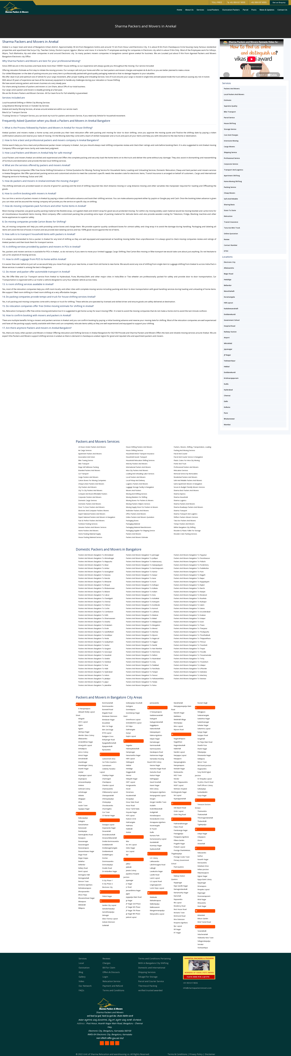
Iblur (127, 841)
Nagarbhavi (178, 742)
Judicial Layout (131, 917)
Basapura (81, 838)
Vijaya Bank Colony (204, 879)
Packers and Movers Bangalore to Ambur (93, 568)
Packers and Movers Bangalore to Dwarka (94, 622)
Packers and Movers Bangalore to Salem (189, 605)
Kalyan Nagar (155, 739)
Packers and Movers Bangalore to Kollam (141, 592)
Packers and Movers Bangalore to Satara (189, 608)
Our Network (85, 985)
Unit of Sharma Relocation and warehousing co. (106, 1054)
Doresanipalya (107, 865)
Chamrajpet (106, 779)
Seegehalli (201, 739)
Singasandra (201, 769)
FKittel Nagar (107, 896)
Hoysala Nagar (131, 812)
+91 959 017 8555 (190, 983)
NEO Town (178, 775)
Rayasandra (178, 899)
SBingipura (201, 712)
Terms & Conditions (177, 1054)
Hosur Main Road (132, 802)
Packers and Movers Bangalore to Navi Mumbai (144, 648)
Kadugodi (153, 718)
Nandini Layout (179, 752)
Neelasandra (178, 772)
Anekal (80, 772)
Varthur (200, 856)
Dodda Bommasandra (110, 841)
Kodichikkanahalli (156, 809)
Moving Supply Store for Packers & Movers (142, 507)
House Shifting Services (134, 450)
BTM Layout (106, 733)
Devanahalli (106, 831)
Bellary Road (83, 868)
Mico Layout (178, 726)
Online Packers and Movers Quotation (140, 517)
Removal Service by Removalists (186, 474)
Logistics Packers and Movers (137, 484)
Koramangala (229, 297)
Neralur (176, 779)
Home (179, 10)
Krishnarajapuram (231, 378)
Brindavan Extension (109, 716)
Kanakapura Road (156, 752)
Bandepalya (82, 831)
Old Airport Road (180, 808)
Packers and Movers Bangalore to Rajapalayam (191, 582)
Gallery (82, 976)
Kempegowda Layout (158, 795)
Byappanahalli (107, 746)
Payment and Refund (113, 985)
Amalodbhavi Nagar (85, 742)
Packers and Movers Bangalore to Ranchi (189, 588)
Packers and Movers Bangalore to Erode (93, 628)
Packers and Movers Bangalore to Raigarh (189, 575)
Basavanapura (83, 848)
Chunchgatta (107, 809)
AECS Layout (83, 722)
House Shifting (230, 123)
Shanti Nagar (202, 749)
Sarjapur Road (202, 735)
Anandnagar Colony (85, 765)
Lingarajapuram (155, 885)
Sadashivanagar (203, 722)
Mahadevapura (155, 900)
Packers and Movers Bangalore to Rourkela (190, 598)
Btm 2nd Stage (107, 730)
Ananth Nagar (83, 769)
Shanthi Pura (202, 745)
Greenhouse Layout (133, 719)
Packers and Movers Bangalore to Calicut (93, 595)
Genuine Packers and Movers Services (92, 527)
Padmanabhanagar (181, 823)
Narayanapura (179, 765)
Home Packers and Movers (88, 530)
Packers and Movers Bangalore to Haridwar (94, 662)
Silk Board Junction (204, 765)
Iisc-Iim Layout (131, 845)
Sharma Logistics (180, 500)
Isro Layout (130, 851)
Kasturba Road (155, 772)
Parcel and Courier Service (151, 981)
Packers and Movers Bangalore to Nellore (141, 655)
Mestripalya (178, 723)
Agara (80, 725)
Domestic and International (151, 967)
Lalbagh (153, 868)
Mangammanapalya (157, 910)
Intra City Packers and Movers (137, 470)
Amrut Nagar (83, 755)
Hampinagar (130, 752)
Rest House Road (180, 909)
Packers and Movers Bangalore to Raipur (189, 578)
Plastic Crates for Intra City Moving (187, 460)
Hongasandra (131, 785)
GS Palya (129, 726)
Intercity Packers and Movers (136, 464)
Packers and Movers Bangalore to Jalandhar (94, 685)
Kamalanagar (155, 742)
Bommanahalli (107, 703)
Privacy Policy (196, 1054)
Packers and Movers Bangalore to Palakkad (142, 665)
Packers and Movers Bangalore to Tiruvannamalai (192, 655)
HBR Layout (130, 759)
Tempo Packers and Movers (184, 524)
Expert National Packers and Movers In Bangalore (96, 517)
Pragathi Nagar (179, 844)
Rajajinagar (178, 883)
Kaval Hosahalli (155, 782)
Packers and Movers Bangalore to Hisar (93, 665)
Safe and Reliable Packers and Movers (188, 480)
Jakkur (128, 864)
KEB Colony (154, 789)
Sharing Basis (229, 204)
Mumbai (227, 424)
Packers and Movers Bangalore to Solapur (189, 618)
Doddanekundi (230, 314)
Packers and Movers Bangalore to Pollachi (190, 561)
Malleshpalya (154, 904)
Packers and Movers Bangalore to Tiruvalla (190, 652)
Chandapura (106, 782)
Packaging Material (133, 524)
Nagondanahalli (179, 745)
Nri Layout (177, 795)
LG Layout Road (156, 881)
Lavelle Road (154, 875)
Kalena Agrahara (156, 735)
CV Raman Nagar (108, 815)
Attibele (81, 795)
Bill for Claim (109, 967)
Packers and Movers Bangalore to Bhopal (94, 585)
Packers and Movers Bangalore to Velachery (190, 675)
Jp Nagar (129, 900)
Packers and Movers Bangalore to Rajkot (189, 585)
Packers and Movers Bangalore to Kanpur (141, 575)
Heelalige (227, 279)
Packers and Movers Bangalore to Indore (93, 675)
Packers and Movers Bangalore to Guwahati (94, 655)
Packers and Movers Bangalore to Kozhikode (143, 605)
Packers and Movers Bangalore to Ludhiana (142, 612)
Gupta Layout (131, 736)
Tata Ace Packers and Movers (185, 520)
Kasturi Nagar (155, 775)
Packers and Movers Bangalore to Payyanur (190, 555)
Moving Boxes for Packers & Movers (139, 500)
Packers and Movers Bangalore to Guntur (93, 645)
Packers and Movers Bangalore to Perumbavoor (192, 558)
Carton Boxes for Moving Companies (92, 480)
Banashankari (83, 825)
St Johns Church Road (205, 782)
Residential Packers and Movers (185, 477)
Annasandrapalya (84, 782)
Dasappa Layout (108, 825)
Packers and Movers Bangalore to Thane (189, 625)
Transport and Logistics (233, 170)
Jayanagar (228, 349)
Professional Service (232, 158)
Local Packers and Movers (234, 94)
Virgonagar (201, 893)
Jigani (128, 894)
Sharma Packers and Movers (184, 504)
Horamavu (130, 792)
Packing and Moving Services (184, 450)
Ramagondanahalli (180, 889)
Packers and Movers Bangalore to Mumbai (142, 632)
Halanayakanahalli (132, 749)
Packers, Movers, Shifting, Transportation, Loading (192, 447)
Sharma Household (181, 497)
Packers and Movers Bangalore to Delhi (93, 615)
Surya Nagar (202, 795)
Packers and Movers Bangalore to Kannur (141, 572)
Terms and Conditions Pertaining (154, 958)
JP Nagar (227, 355)
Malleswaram (155, 907)
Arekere (81, 785)
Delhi (226, 401)
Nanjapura (177, 759)
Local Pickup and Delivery (135, 480)
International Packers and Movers (138, 467)
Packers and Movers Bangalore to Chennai (94, 602)
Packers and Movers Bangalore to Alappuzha (95, 561)
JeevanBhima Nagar (133, 890)
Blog (81, 972)
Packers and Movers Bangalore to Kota (141, 595)
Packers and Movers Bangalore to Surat (189, 622)
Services (200, 10)
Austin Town (83, 805)
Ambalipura (82, 749)
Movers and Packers (133, 490)
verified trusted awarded (150, 990)
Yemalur (200, 944)
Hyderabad (228, 390)
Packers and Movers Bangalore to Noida (93, 638)
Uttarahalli (201, 844)
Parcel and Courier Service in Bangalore (188, 457)
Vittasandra (201, 903)
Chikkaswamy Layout (110, 792)
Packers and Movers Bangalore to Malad (141, 618)
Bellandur (228, 285)
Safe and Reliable (231, 199)
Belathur (81, 861)
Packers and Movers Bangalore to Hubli (93, 668)
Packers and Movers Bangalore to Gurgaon (94, 648)
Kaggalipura (154, 725)
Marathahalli (229, 291)
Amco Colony (83, 752)
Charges (106, 963)
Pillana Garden (179, 840)
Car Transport (83, 474)
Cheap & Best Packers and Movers (91, 484)
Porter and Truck (180, 464)
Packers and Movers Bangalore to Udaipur (190, 665)
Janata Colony (131, 870)
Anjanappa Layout (85, 775)
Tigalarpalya (201, 824)
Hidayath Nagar (131, 779)
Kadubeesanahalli (231, 308)
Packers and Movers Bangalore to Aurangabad (95, 572)
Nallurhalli (177, 749)
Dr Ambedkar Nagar (109, 871)
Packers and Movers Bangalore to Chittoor (94, 605)
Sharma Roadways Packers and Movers (188, 507)
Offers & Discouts (111, 972)
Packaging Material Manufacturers (138, 527)
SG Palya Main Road (204, 742)
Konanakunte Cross (157, 819)
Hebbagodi (130, 762)
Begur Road (228, 274)
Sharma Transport (180, 510)
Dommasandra (107, 861)
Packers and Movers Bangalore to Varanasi (190, 678)
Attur (80, 802)
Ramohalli (177, 896)
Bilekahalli (82, 905)
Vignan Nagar (202, 876)
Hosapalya (130, 799)
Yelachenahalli (202, 934)
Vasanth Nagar (202, 859)
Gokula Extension (108, 922)
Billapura (81, 908)
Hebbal (227, 366)
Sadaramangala (203, 715)
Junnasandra (154, 703)
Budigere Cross (107, 736)
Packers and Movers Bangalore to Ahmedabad (95, 555)
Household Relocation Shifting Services (140, 460)
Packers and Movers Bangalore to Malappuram (143, 622)
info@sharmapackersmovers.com (197, 988)
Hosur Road (130, 805)
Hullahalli (129, 829)
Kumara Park (154, 835)
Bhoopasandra (83, 891)
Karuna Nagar (155, 765)
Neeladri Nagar (179, 769)
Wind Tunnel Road (204, 922)
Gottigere (129, 706)
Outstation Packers (231, 10)
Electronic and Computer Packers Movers (93, 510)
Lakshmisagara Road (157, 865)
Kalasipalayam (155, 732)
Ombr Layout (178, 811)
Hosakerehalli (131, 795)
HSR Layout (228, 303)
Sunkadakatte (202, 792)
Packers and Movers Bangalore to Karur (141, 578)
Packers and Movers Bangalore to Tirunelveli (190, 645)
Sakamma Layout (203, 729)
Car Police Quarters (109, 762)
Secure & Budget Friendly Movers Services (189, 487)
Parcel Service (229, 117)
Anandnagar (82, 762)
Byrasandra (106, 750)
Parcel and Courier (180, 454)
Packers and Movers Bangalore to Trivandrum (191, 662)
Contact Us (282, 10)
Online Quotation (231, 233)
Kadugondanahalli (156, 722)
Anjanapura (82, 779)
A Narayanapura (84, 708)
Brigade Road (107, 713)
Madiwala (153, 897)
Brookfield (106, 723)
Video (81, 981)
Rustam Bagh (202, 703)
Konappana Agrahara (157, 822)
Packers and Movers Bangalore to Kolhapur (142, 585)
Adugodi (81, 718)
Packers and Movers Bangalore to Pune (189, 572)
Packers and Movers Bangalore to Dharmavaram (96, 618)
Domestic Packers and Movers (89, 504)
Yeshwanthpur (229, 361)
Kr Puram (153, 829)
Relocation (228, 216)
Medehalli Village (180, 719)
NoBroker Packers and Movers (137, 510)
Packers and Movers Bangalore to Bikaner (94, 592)
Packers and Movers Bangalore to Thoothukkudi (192, 635)
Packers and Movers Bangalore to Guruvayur (95, 652)
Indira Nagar (130, 848)
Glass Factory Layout (110, 919)
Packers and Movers (232, 88)
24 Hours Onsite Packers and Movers (92, 447)
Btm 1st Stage (107, 726)
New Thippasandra (181, 782)
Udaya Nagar (202, 833)
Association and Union (86, 457)
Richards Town (179, 913)
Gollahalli (105, 925)
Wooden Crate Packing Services (185, 534)
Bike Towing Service (85, 460)
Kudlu (226, 384)
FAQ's (81, 990)
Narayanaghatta (180, 762)
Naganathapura (179, 739)
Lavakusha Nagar (156, 871)
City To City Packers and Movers (90, 490)
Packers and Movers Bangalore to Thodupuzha (191, 632)
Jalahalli (128, 867)
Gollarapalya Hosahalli (134, 703)
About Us (189, 10)
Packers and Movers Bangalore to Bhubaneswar (96, 588)
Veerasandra (202, 863)
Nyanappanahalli (180, 799)
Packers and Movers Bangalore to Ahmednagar (96, 558)
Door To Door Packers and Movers (91, 507)
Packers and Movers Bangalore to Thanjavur (190, 628)
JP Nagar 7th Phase (133, 910)
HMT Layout (130, 782)
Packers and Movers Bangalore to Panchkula (143, 668)
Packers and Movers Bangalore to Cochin (93, 608)
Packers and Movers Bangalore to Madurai (142, 615)
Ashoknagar (82, 792)
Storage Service (230, 129)
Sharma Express (180, 494)
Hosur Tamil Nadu (132, 809)
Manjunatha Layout (157, 914)
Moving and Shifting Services (136, 494)
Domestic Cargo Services (87, 500)
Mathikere (177, 716)
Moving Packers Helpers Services (138, 504)
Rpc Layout (178, 926)
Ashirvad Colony (84, 789)
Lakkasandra (154, 861)
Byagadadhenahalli (109, 743)
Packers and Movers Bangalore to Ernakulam (95, 625)
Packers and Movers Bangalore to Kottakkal (142, 598)
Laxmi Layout (155, 878)
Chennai (227, 395)
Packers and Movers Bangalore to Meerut (141, 628)
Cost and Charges (231, 135)
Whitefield (228, 343)
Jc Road (129, 887)
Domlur (105, 858)
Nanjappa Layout (180, 755)
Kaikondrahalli (155, 729)
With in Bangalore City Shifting (153, 963)
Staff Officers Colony (205, 785)
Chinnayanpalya (108, 799)
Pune (226, 413)
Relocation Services (181, 470)
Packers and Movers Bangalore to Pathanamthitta (145, 678)
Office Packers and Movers (136, 514)
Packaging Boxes (132, 520)
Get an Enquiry (279, 2)
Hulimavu (129, 825)
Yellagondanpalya (203, 941)
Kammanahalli (155, 745)
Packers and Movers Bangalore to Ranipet (189, 592)
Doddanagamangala (109, 848)
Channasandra (107, 789)
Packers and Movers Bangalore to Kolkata (142, 588)
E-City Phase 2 (107, 884)
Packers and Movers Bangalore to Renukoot (190, 595)
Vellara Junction (203, 869)
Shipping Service (230, 152)
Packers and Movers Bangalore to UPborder (190, 668)
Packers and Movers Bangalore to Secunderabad (192, 612)
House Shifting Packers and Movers (139, 447)
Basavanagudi (83, 845)
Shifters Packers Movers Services (186, 517)
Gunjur (128, 733)
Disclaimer (210, 1054)
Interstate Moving (231, 141)
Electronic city (229, 262)
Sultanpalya (201, 789)
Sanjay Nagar (202, 732)
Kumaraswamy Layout (158, 839)
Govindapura (130, 709)
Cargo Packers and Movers (88, 477)
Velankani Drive (203, 866)
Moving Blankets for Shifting (136, 497)
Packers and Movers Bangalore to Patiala (141, 682)
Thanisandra (202, 811)
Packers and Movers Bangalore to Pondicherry (191, 565)
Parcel (245, 10)
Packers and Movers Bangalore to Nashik (141, 645)
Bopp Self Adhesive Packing (88, 467)
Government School (232, 320)
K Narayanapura (156, 712)
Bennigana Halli (84, 875)
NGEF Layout (178, 785)
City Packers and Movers (87, 487)
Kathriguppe (154, 779)
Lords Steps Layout (157, 888)
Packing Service (230, 187)
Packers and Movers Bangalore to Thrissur (190, 642)
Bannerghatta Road (85, 835)
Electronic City (107, 887)
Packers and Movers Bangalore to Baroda (94, 578)
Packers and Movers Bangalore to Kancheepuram (144, 568)
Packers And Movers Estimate (137, 537)
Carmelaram (106, 765)
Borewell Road (107, 709)
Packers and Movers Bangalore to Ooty (141, 662)
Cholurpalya (106, 802)
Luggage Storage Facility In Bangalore (140, 487)
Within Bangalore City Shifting (184, 527)
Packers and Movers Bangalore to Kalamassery (144, 561)
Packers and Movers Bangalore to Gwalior (94, 658)
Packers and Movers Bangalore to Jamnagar (142, 555)
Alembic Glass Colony (86, 735)
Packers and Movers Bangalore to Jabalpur (94, 678)
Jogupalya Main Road (134, 897)
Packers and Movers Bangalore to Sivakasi (190, 615)
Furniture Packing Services (88, 524)
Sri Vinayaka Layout (204, 779)
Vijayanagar (201, 883)
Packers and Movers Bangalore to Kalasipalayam (144, 565)
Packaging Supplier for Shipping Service (140, 530)
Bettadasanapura (84, 888)
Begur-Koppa (83, 858)
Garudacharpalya (108, 909)
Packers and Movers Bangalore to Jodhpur (142, 558)
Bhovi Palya (82, 895)
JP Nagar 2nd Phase (133, 904)
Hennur (128, 775)
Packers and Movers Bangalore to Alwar (93, 565)
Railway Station (230, 332)
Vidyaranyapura (203, 873)
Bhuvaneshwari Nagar (86, 898)
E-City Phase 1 (107, 880)
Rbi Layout (178, 903)
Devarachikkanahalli (109, 838)
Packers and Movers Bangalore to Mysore (142, 635)
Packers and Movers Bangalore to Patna (141, 685)
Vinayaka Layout (203, 889)
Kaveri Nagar (154, 785)
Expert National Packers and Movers (91, 514)
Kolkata (227, 407)
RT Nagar (177, 933)
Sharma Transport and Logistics (185, 514)
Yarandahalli (201, 931)
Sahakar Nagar (202, 725)
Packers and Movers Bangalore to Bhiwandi (94, 582)
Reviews (106, 958)
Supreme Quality (230, 106)
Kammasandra (155, 749)
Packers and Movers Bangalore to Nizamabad (143, 658)
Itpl (127, 855)
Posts (253, 10)
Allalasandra (229, 268)
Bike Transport (230, 112)
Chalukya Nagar (108, 775)
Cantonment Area (108, 759)
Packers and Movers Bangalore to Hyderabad (95, 672)
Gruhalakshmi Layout (134, 723)
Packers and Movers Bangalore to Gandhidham (96, 632)
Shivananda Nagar (204, 755)
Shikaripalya (201, 752)
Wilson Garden (202, 918)
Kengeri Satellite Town (158, 802)
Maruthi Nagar (179, 713)
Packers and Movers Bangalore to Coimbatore (95, 612)
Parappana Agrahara (181, 837)
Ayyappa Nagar (84, 809)
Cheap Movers (229, 193)
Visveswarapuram (203, 896)
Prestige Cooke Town (182, 857)
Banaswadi (82, 828)
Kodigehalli (154, 812)
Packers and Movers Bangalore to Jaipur (93, 682)
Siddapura (201, 759)
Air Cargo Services (85, 450)
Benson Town (83, 881)
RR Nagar (177, 929)
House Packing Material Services (90, 537)
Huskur (128, 832)
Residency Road (179, 906)
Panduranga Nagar (181, 830)
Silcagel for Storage (147, 976)
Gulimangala (130, 729)
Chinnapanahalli (108, 795)
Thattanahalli (202, 814)
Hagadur (129, 745)
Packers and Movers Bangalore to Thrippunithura (192, 638)
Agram (80, 729)
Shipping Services (147, 972)
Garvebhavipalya (108, 912)
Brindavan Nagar (108, 720)
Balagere (81, 821)
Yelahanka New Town (205, 938)
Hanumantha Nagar (133, 755)
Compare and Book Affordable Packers (92, 494)
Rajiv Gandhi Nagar (181, 886)
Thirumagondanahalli (205, 818)
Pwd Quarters (179, 867)
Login (105, 976)
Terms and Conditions (113, 990)
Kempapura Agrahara (158, 792)
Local (81, 963)
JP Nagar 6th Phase (133, 907)
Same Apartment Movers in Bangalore (188, 484)
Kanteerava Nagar (156, 755)
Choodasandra (107, 805)
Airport (227, 337)
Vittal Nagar (201, 899)
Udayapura (201, 837)
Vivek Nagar (201, 906)
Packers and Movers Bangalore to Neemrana (143, 652)
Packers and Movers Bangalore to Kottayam (142, 602)
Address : (81, 1023)
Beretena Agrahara (85, 885)
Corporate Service (231, 164)
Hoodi (128, 789)
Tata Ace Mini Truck (232, 228)
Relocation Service (111, 981)
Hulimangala (130, 822)
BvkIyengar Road (108, 740)
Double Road (107, 868)
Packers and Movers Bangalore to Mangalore (143, 625)
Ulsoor (199, 840)
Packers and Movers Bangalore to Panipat (142, 672)
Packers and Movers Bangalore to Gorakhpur (95, 635)
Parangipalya (178, 833)
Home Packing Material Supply (89, 534)
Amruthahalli (83, 759)
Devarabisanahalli (108, 835)
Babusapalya (83, 818)
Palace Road (178, 827)
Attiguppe (81, 799)
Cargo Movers (229, 146)
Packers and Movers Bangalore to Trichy (189, 658)
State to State (230, 210)
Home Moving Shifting (233, 181)
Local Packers (213, 10)
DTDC (226, 251)
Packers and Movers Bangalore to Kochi (141, 582)
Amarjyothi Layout (85, 745)
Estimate (227, 100)
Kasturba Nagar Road (158, 769)
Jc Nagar (129, 884)
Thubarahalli (201, 821)
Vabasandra (201, 853)
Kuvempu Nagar (156, 845)
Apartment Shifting (232, 175)
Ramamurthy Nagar (181, 893)
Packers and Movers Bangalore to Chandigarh (95, 598)
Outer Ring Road (180, 814)
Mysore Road (179, 729)
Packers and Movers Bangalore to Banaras (94, 575)
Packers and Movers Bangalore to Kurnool (142, 608)
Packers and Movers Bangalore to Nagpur (142, 642)
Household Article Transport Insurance (140, 454)
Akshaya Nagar (83, 732)
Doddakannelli (107, 845)
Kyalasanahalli (155, 849)
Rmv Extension (179, 919)
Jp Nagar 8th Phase (133, 914)
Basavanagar (83, 841)
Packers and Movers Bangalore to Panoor (142, 675)
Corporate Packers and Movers (89, 497)
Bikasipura (82, 901)
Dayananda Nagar (109, 828)
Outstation (84, 967)
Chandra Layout (108, 785)
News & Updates (267, 10)
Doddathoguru (107, 855)
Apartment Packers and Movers (90, 454)
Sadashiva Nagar (203, 718)
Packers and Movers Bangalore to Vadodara (190, 672)
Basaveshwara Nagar (86, 851)
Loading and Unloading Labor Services (140, 474)
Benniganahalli (83, 878)
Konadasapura (155, 815)
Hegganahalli (130, 772)
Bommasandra (107, 706)
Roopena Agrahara (181, 923)
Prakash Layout (179, 847)
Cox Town (106, 812)
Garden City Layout (109, 905)
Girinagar (105, 915)
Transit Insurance (231, 222)
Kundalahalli (154, 842)
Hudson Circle (131, 819)
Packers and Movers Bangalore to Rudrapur (190, 602)
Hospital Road (229, 326)
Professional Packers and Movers (186, 467)
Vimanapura (201, 886)
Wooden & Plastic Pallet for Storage (187, 530)
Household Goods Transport (136, 457)
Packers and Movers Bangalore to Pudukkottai (191, 568)
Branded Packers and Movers (89, 470)
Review (226, 239)
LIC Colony (154, 858)
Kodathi (153, 805)
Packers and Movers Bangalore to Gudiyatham (95, 642)
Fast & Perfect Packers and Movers (91, 520)
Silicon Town (202, 762)
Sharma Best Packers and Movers (186, 490)
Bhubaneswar (229, 419)
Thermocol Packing (147, 985)
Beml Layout (83, 871)
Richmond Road (179, 916)
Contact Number (230, 245)
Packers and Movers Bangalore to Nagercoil (142, 638)
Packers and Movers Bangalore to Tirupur (189, 648)
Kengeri (152, 799)
